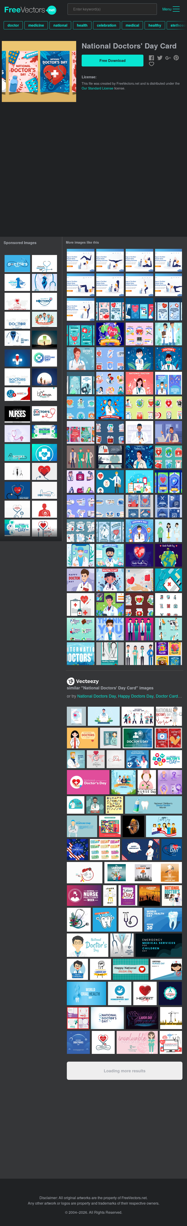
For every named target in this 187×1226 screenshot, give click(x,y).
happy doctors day (135, 696)
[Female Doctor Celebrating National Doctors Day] (110, 579)
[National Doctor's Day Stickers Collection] (139, 604)
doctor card (167, 696)
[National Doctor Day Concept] (110, 334)
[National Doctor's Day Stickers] (80, 407)
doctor (13, 25)
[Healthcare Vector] (139, 481)
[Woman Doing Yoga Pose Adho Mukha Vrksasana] (80, 260)
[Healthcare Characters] (139, 432)
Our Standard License (97, 88)
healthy (154, 25)
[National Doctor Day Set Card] (168, 309)
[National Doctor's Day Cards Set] (139, 506)
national (60, 25)
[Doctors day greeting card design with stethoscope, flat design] (17, 452)
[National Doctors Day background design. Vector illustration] (17, 263)
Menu (166, 9)
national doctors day (96, 696)
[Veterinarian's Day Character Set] (168, 629)
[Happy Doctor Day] (80, 579)
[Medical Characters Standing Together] (139, 629)
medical (132, 25)
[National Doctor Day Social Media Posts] (168, 653)
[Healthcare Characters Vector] (139, 653)
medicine (36, 25)
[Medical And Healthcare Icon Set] (168, 604)
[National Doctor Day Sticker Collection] (80, 506)
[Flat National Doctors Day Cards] (110, 530)
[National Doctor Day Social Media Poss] (168, 506)
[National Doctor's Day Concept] (80, 358)
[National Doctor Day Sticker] (139, 334)
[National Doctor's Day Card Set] (168, 383)
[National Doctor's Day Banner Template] (110, 457)
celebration (106, 25)
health (82, 25)
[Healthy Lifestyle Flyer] (110, 653)
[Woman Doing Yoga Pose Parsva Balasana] (168, 284)
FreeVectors (31, 10)
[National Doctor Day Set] (110, 506)
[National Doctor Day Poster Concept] (80, 653)
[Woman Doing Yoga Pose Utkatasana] (110, 284)
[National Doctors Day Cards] (80, 432)
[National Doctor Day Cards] (139, 309)
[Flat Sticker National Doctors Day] (80, 530)
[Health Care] (80, 481)
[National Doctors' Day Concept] (139, 457)
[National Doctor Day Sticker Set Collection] (110, 432)
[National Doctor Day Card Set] (168, 481)
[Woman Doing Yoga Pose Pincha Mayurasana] (110, 260)
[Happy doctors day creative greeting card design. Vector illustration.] (17, 358)
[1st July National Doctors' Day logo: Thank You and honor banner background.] (17, 282)
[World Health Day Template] (139, 555)
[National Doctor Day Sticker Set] (139, 407)
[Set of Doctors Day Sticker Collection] (110, 383)
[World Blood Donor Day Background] (139, 579)
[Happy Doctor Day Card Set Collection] (80, 383)
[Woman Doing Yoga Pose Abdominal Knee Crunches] (80, 284)
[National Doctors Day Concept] (168, 334)
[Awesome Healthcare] (110, 481)
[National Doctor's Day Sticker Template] (110, 358)
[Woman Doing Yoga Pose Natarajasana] (80, 309)
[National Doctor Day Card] (110, 309)
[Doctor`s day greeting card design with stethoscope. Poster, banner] (44, 528)
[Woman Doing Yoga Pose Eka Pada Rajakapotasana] (139, 260)
